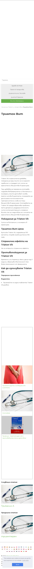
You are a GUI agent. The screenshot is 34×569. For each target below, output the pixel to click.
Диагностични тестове (17, 93)
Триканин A (7, 506)
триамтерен (9, 536)
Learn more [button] (25, 560)
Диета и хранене (17, 97)
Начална (4, 107)
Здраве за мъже (17, 86)
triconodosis (6, 413)
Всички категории (17, 101)
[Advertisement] (17, 21)
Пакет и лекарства (17, 89)
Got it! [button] (17, 564)
